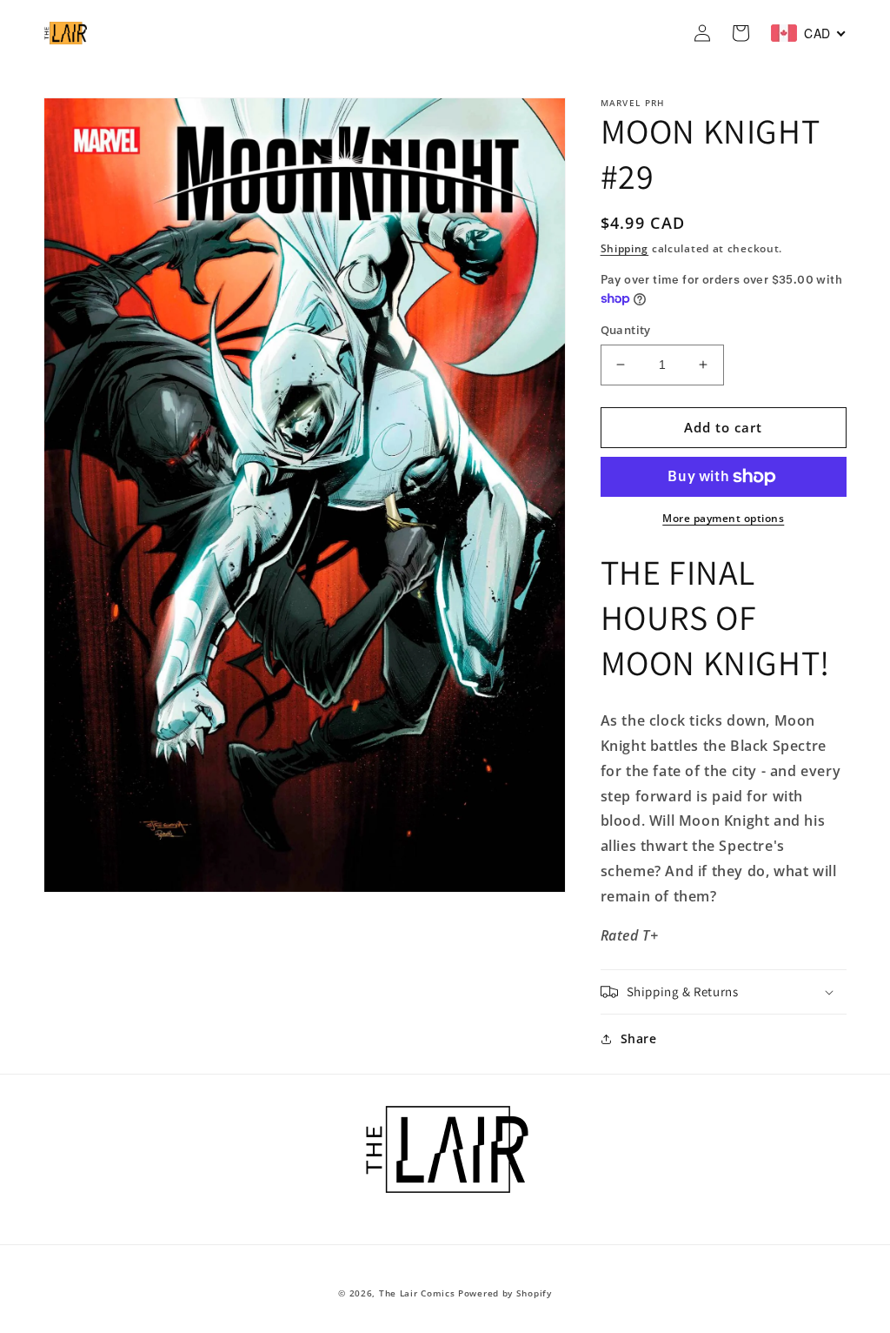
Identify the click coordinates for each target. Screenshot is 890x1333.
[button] (724, 992)
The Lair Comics (417, 1293)
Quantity (626, 330)
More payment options (723, 518)
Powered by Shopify (505, 1293)
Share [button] (639, 1038)
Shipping (625, 248)
